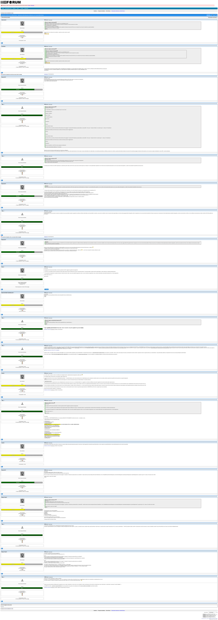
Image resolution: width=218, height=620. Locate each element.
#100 (45, 577)
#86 (45, 183)
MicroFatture (108, 610)
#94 (45, 400)
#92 (45, 345)
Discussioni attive (8, 8)
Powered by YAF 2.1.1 (204, 618)
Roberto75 (3, 77)
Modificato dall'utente (47, 329)
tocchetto (3, 46)
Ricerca (14, 8)
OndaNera (95, 610)
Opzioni (208, 15)
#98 (45, 524)
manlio (2, 373)
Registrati (32, 5)
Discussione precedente (6, 17)
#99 (45, 551)
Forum (3, 8)
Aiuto (18, 8)
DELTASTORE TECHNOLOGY (7, 292)
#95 (45, 442)
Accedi (29, 5)
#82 (45, 46)
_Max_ (2, 104)
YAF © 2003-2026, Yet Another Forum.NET (212, 618)
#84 (45, 104)
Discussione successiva (212, 17)
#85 (45, 156)
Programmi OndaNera (101, 610)
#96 (45, 470)
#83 (45, 77)
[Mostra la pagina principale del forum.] (10, 3)
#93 (45, 373)
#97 (45, 497)
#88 (45, 239)
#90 (45, 292)
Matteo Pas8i (4, 497)
